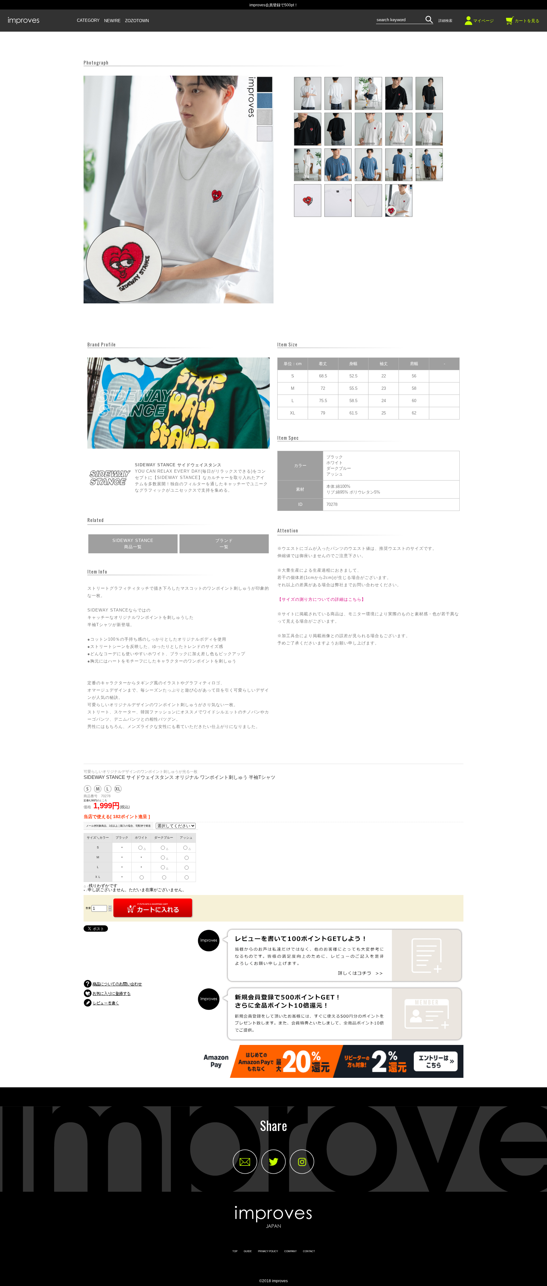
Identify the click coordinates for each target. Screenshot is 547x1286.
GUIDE (248, 1251)
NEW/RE (112, 21)
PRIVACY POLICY (268, 1251)
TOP (234, 1251)
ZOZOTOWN (137, 21)
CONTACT (309, 1251)
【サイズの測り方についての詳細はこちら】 (321, 599)
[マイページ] (468, 23)
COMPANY (290, 1251)
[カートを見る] (510, 23)
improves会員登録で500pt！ (273, 5)
